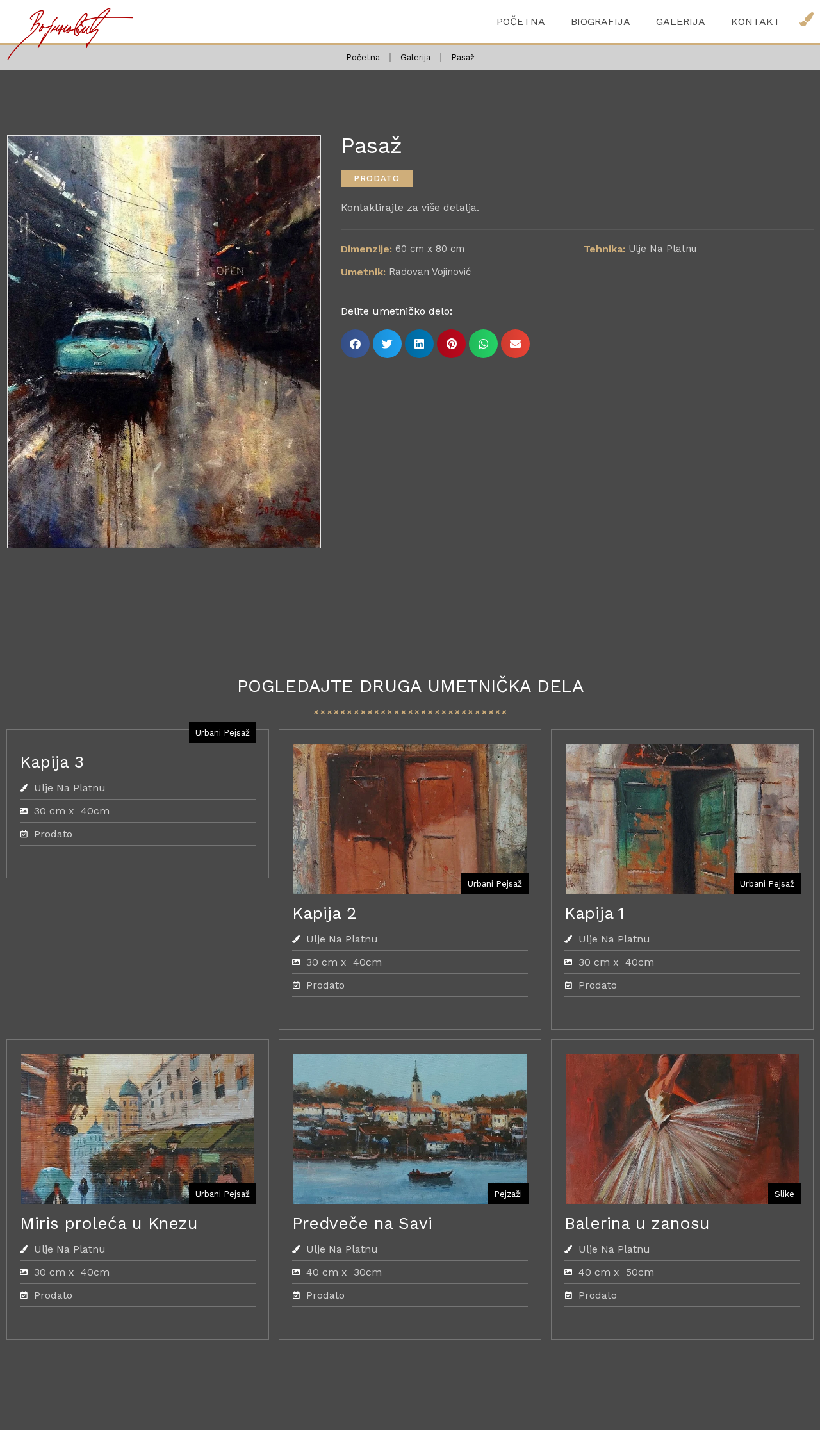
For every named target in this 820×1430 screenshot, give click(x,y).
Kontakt (755, 21)
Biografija (600, 21)
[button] (377, 178)
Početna (520, 21)
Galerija (680, 21)
